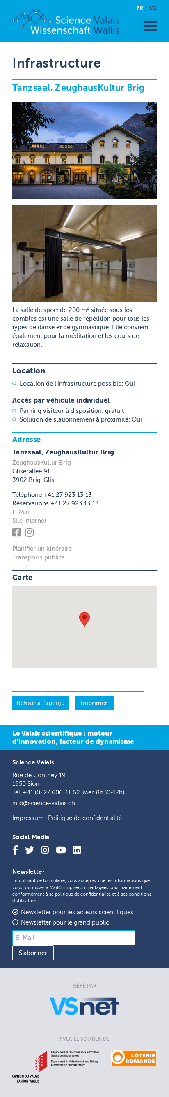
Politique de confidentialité (85, 818)
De (153, 8)
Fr (140, 8)
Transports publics (38, 557)
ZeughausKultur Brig (41, 462)
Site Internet (29, 520)
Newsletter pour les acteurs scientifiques (77, 912)
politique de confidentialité (83, 894)
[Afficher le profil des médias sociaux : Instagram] (30, 534)
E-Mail (21, 512)
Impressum (28, 818)
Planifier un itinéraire (42, 548)
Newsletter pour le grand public (65, 922)
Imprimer (94, 703)
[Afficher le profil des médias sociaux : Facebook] (17, 534)
